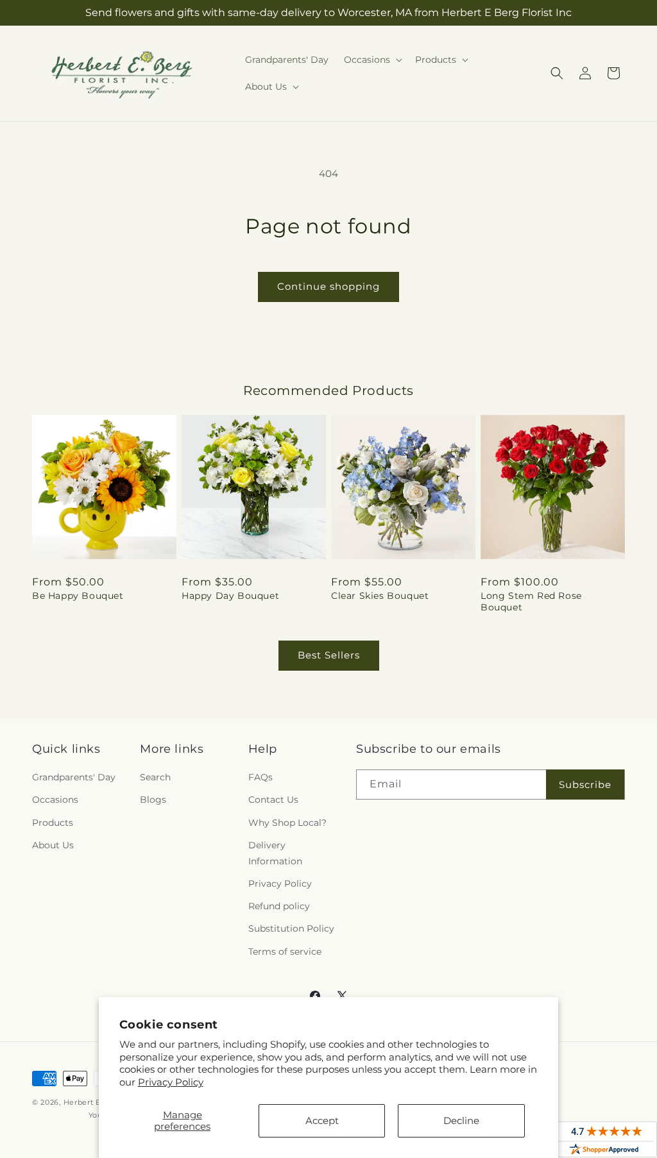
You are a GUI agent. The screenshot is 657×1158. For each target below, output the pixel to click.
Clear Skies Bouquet (380, 595)
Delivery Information (275, 853)
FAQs (260, 777)
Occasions (55, 799)
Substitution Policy (291, 928)
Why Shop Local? (287, 822)
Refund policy (279, 906)
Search (155, 777)
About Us (53, 845)
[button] (371, 59)
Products (52, 822)
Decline (461, 1120)
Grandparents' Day (73, 777)
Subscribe (585, 784)
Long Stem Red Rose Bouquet (531, 601)
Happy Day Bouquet (230, 595)
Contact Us (273, 799)
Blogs (153, 799)
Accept (322, 1120)
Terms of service (284, 951)
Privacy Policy (170, 1082)
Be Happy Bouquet (78, 595)
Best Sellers (329, 655)
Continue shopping (328, 286)
